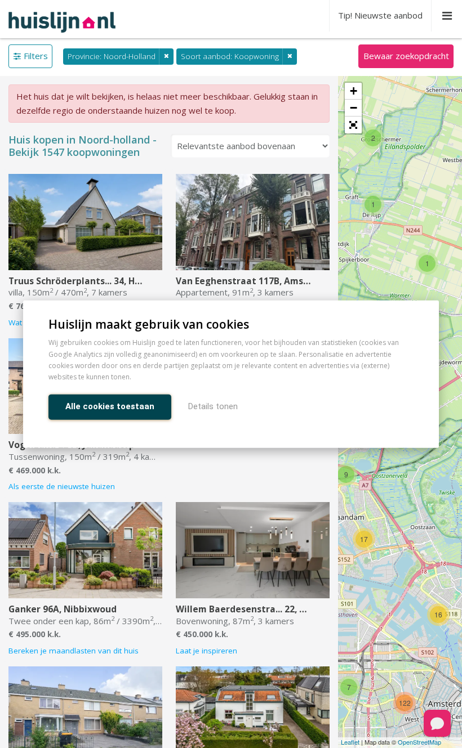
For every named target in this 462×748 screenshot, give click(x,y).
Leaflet (350, 741)
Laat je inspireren (206, 651)
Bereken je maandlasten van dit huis (73, 651)
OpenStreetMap (419, 741)
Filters (36, 55)
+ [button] (353, 91)
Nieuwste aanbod (380, 15)
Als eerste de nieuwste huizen (61, 486)
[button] (353, 125)
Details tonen (213, 406)
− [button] (353, 108)
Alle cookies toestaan (109, 406)
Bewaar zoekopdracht (406, 55)
